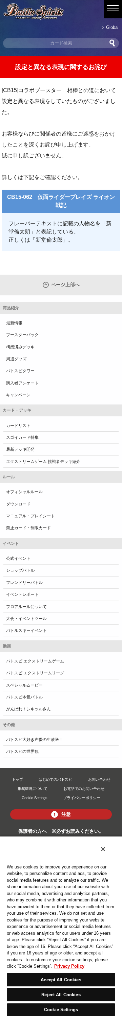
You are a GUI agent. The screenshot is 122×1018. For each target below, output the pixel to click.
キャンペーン (18, 395)
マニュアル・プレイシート (30, 516)
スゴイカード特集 (22, 437)
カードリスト (18, 425)
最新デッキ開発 (20, 449)
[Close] (103, 849)
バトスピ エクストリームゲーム (35, 661)
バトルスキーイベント (26, 630)
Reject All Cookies (60, 994)
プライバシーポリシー (81, 798)
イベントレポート (22, 594)
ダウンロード (18, 504)
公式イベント (18, 558)
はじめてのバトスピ (55, 779)
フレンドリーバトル (24, 582)
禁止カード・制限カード (28, 527)
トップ (17, 779)
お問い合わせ (99, 779)
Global (112, 27)
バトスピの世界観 (22, 751)
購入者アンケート (22, 383)
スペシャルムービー (24, 685)
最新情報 (14, 323)
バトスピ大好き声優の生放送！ (34, 739)
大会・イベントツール (26, 618)
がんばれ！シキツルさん (28, 709)
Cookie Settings (34, 798)
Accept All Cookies (61, 979)
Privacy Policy (69, 966)
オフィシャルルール (24, 491)
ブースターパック (22, 334)
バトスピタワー (20, 370)
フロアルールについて (26, 606)
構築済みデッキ (20, 347)
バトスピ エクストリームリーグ (35, 673)
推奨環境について (32, 789)
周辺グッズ (16, 359)
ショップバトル (20, 570)
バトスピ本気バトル (24, 697)
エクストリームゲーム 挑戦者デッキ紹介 (43, 461)
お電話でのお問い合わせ (83, 789)
